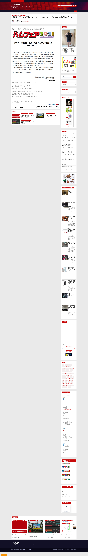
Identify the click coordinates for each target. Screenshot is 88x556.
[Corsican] (62, 466)
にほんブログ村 (69, 346)
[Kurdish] (65, 471)
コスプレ (71, 370)
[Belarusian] (69, 463)
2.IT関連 (66, 520)
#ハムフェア (24, 21)
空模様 (59, 5)
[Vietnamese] (64, 479)
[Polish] (69, 474)
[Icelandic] (62, 470)
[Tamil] (65, 478)
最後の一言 (70, 5)
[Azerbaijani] (67, 463)
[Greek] (69, 467)
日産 (63, 380)
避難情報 (67, 383)
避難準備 (64, 385)
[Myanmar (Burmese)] (64, 474)
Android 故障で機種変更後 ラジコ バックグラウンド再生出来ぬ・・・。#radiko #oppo (68, 168)
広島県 (72, 378)
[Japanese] (67, 470)
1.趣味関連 (14, 15)
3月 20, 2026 (23, 117)
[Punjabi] (63, 475)
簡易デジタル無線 (24, 15)
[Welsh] (65, 479)
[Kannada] (69, 470)
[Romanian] (64, 475)
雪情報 (64, 387)
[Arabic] (65, 463)
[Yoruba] (68, 479)
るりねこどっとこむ (65, 368)
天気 (75, 5)
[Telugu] (66, 478)
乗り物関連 (22, 520)
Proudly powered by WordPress (16, 549)
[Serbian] (66, 475)
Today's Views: (65, 491)
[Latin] (68, 471)
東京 (61, 5)
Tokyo (69, 394)
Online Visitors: (65, 489)
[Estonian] (69, 466)
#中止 (27, 21)
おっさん (64, 366)
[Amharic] (64, 463)
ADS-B (25, 120)
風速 (66, 387)
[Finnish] (63, 467)
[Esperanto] (68, 466)
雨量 (71, 385)
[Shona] (67, 475)
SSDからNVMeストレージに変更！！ (68, 163)
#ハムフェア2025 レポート (51, 115)
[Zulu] (69, 479)
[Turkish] (68, 478)
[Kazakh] (62, 471)
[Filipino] (62, 467)
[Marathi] (62, 474)
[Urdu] (62, 479)
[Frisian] (65, 467)
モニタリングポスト (70, 373)
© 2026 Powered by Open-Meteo (67, 409)
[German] (68, 467)
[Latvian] (69, 471)
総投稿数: (64, 494)
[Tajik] (64, 478)
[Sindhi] (69, 475)
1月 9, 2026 (47, 116)
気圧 (72, 380)
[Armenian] (66, 463)
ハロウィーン (64, 373)
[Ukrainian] (69, 478)
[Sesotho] (68, 475)
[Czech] (64, 466)
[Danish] (65, 466)
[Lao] (67, 471)
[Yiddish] (67, 479)
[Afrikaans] (62, 463)
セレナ (67, 371)
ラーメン (64, 375)
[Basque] (68, 463)
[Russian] (65, 475)
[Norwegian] (66, 474)
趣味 (54, 520)
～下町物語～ (15, 4)
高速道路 (69, 387)
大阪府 (64, 378)
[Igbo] (63, 470)
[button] (73, 11)
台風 (73, 376)
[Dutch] (66, 466)
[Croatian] (63, 466)
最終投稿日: (64, 496)
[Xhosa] (66, 479)
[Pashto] (67, 474)
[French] (64, 467)
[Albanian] (63, 463)
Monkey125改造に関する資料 (20, 11)
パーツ (63, 523)
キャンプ (67, 370)
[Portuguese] (62, 475)
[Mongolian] (63, 474)
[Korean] (64, 471)
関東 (73, 5)
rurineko (18, 20)
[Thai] (67, 478)
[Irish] (65, 470)
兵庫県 (68, 376)
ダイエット (70, 371)
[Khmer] (63, 471)
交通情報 (67, 375)
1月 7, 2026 (23, 123)
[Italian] (66, 470)
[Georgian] (67, 467)
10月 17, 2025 (64, 537)
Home (13, 11)
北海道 (71, 376)
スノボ (64, 371)
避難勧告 (64, 383)
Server (72, 520)
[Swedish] (63, 478)
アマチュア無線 (17, 15)
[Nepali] (65, 474)
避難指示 (71, 383)
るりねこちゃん (68, 366)
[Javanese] (68, 470)
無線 (20, 15)
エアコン (64, 370)
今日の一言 (67, 5)
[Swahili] (62, 478)
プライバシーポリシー (30, 11)
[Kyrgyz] (66, 471)
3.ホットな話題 (17, 520)
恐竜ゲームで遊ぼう (39, 11)
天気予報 (64, 5)
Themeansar (29, 549)
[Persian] (68, 474)
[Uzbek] (63, 479)
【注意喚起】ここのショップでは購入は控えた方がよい (27, 116)
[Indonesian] (64, 470)
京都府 (71, 375)
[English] (67, 466)
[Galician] (66, 467)
